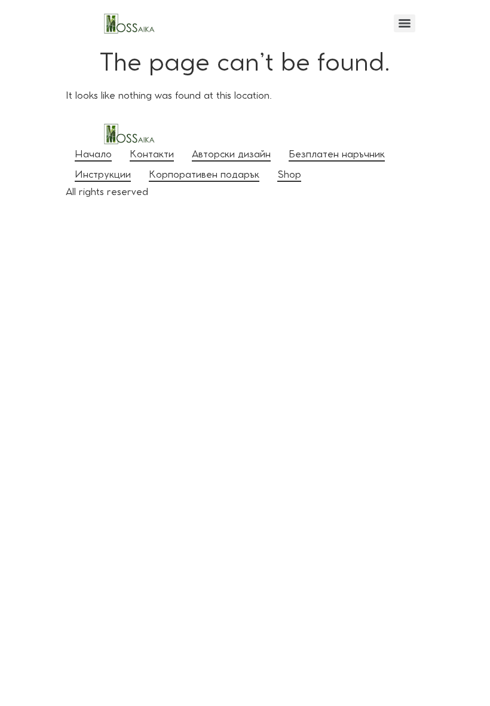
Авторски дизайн (231, 155)
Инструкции (103, 175)
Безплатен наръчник (337, 155)
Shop (289, 175)
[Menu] (404, 23)
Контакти (152, 155)
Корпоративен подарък (204, 175)
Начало (93, 155)
